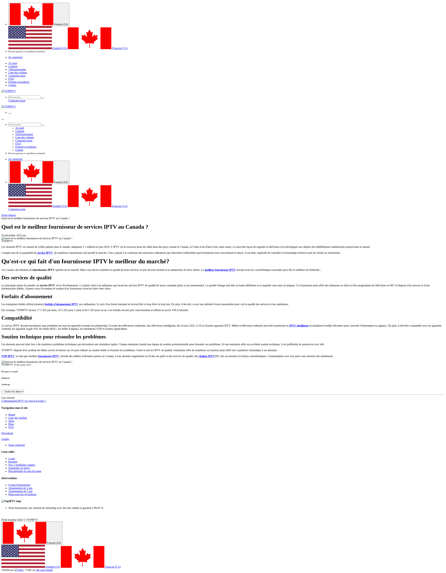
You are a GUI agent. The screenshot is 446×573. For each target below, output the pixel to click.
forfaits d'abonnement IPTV (61, 304)
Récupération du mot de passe (24, 471)
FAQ (11, 427)
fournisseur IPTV (48, 356)
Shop (11, 420)
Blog (11, 424)
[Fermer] (2, 119)
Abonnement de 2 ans (20, 488)
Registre (12, 461)
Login (11, 458)
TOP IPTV (7, 356)
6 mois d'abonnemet (19, 484)
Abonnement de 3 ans (20, 491)
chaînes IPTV (207, 356)
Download (7, 433)
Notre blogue (8, 215)
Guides (5, 439)
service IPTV (45, 252)
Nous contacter (16, 445)
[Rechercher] (42, 98)
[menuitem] (38, 48)
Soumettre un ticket (19, 468)
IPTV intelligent (298, 325)
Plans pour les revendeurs (22, 494)
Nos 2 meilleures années (22, 464)
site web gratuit (44, 569)
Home (11, 414)
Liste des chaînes (17, 417)
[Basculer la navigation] (9, 113)
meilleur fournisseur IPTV (220, 269)
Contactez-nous (16, 100)
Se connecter (15, 57)
